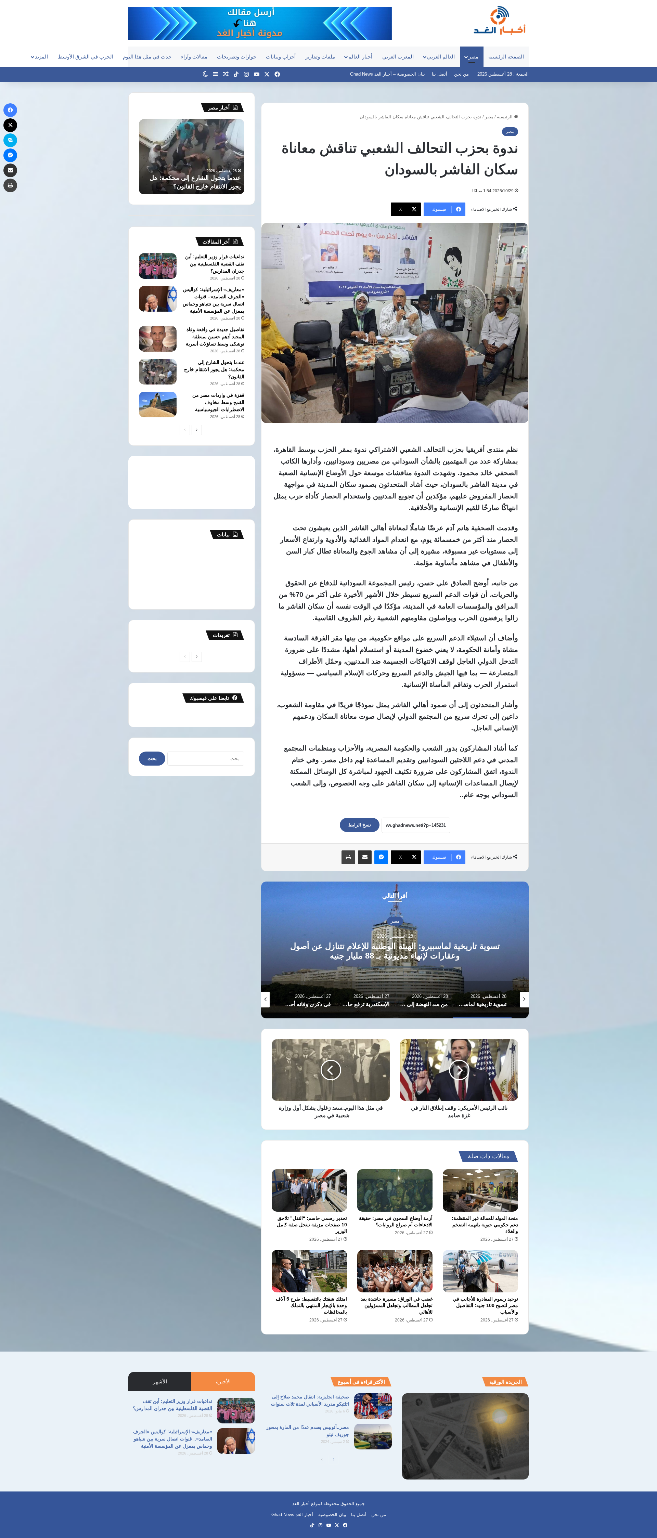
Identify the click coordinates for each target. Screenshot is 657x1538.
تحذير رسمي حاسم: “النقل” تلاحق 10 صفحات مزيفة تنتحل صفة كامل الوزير (312, 1224)
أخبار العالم (360, 57)
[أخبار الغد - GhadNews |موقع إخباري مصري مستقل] (499, 20)
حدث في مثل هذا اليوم (147, 57)
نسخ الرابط (359, 824)
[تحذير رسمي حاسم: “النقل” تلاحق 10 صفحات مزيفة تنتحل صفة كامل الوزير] (309, 1190)
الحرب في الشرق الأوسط (85, 57)
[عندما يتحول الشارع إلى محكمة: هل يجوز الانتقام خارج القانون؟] (158, 371)
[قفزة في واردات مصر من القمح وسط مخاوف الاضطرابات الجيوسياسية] (158, 404)
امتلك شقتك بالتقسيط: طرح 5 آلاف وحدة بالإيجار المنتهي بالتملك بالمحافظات (311, 1305)
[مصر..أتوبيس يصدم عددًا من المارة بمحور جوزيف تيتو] (373, 1436)
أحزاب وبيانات (281, 57)
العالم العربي (441, 57)
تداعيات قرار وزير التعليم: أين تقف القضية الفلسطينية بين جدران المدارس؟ (214, 264)
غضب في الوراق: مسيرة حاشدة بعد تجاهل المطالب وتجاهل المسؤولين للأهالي (397, 1305)
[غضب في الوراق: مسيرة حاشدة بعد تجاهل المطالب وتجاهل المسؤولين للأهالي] (395, 1271)
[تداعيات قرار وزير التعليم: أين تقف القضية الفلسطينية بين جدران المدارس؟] (158, 266)
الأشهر (160, 1381)
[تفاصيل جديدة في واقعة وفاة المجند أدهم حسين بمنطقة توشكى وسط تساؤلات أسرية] (158, 339)
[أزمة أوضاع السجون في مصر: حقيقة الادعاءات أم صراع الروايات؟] (395, 1190)
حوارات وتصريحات (236, 57)
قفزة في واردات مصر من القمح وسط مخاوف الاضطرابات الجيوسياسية (218, 402)
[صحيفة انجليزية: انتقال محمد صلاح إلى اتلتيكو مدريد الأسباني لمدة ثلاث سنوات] (373, 1406)
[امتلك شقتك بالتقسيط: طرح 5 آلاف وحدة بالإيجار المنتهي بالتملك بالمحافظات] (309, 1271)
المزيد (41, 57)
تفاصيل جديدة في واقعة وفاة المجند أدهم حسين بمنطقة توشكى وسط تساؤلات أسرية (215, 337)
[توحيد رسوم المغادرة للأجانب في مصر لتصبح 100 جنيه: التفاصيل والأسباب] (480, 1271)
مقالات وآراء (194, 57)
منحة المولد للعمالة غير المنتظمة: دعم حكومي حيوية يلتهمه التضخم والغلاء (485, 1224)
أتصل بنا (439, 74)
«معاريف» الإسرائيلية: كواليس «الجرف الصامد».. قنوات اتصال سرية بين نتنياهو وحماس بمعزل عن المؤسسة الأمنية (172, 1439)
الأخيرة (223, 1381)
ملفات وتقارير (320, 57)
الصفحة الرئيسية (506, 57)
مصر (473, 57)
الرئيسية (505, 116)
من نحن (461, 74)
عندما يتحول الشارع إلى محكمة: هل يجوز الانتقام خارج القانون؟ (214, 369)
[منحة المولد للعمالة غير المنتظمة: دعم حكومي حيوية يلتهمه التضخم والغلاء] (480, 1190)
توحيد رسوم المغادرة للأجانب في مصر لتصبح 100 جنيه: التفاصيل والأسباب (485, 1305)
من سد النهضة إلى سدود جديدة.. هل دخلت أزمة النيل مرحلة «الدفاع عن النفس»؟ (395, 950)
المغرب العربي (398, 57)
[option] (395, 950)
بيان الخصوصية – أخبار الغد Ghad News (387, 74)
